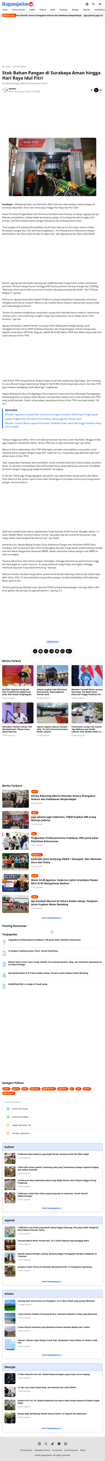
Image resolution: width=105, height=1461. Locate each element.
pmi (34, 834)
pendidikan (37, 855)
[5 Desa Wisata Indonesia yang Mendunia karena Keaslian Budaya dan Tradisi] (10, 1331)
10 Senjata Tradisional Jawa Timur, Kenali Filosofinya (33, 951)
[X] (46, 651)
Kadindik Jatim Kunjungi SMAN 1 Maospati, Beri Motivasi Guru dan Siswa (66, 860)
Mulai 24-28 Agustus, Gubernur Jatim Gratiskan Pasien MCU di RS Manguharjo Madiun (64, 882)
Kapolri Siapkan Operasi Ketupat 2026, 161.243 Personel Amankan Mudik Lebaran (52, 729)
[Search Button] (93, 4)
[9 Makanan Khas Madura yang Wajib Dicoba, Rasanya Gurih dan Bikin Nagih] (10, 1158)
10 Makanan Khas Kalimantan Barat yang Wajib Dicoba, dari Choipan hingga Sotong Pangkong (57, 1181)
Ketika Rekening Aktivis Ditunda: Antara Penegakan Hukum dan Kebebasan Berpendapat (63, 797)
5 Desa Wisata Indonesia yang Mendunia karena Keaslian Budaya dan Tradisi (54, 1327)
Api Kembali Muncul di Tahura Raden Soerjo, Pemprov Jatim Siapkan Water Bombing (64, 903)
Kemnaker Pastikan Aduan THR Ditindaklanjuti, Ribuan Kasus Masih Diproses (17, 729)
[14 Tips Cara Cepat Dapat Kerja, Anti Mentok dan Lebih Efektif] (10, 1391)
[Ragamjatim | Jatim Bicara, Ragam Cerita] (17, 4)
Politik (32, 9)
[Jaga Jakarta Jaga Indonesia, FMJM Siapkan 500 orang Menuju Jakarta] (15, 820)
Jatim (53, 9)
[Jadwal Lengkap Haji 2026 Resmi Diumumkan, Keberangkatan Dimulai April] (52, 675)
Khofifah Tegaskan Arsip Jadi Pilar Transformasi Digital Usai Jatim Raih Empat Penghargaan (51, 414)
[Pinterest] (57, 651)
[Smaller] (92, 90)
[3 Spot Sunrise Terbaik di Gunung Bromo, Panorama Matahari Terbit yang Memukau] (10, 1318)
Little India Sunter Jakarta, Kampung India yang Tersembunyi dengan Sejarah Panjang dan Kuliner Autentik (58, 1168)
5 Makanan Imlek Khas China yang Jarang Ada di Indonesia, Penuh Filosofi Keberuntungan (53, 1194)
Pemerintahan (18, 9)
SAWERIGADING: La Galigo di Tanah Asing (27, 984)
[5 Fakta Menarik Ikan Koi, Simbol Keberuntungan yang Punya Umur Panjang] (10, 1378)
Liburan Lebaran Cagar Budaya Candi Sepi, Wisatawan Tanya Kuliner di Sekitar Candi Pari (57, 1341)
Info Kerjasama (71, 1450)
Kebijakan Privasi (42, 1450)
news (35, 813)
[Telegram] (51, 651)
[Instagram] (39, 1444)
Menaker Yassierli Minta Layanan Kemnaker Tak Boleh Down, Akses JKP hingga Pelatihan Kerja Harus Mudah (87, 692)
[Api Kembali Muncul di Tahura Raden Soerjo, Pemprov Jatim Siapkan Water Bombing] (15, 904)
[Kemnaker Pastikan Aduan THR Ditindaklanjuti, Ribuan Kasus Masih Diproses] (17, 712)
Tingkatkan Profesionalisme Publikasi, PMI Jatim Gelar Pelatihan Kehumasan (65, 839)
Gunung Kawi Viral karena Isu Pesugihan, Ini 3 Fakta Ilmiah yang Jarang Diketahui (56, 1301)
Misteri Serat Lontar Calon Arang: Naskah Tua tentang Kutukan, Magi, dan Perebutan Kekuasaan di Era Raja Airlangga (55, 963)
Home (5, 9)
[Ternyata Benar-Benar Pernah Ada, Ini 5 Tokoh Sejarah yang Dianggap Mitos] (10, 1244)
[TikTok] (52, 1444)
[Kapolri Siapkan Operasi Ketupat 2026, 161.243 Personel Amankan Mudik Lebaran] (52, 712)
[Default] (96, 90)
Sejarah (86, 9)
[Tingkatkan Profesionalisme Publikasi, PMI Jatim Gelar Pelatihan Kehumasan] (15, 841)
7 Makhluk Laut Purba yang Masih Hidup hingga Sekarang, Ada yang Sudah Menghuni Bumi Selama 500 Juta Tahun (58, 1228)
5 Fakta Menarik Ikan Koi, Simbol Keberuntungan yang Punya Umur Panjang (54, 1374)
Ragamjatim (46, 1455)
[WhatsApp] (62, 651)
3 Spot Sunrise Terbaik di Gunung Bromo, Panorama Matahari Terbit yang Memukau (57, 1314)
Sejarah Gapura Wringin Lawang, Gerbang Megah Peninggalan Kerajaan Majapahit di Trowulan (57, 1255)
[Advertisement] (52, 41)
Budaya (75, 9)
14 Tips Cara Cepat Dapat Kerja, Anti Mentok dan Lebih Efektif (47, 1387)
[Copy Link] (35, 651)
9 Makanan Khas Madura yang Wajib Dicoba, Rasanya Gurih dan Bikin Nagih (53, 1154)
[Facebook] (40, 651)
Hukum (43, 9)
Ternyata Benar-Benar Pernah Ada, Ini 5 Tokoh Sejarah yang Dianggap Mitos (53, 1240)
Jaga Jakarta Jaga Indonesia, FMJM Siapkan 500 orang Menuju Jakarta (63, 818)
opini (35, 792)
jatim (35, 876)
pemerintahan (52, 642)
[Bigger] (100, 90)
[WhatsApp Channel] (65, 1444)
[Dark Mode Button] (87, 4)
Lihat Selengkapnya (51, 918)
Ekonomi (64, 9)
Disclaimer (57, 1450)
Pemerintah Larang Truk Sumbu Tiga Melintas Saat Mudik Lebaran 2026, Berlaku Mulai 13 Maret (87, 729)
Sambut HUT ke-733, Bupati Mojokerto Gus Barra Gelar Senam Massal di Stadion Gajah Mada (58, 1401)
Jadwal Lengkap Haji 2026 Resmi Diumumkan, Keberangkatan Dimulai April (43, 418)
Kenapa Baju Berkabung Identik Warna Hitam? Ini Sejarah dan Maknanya (52, 1413)
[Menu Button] (100, 4)
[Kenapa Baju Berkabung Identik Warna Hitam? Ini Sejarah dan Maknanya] (10, 1417)
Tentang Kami (26, 1450)
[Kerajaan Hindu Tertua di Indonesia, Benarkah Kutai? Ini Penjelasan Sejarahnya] (10, 1271)
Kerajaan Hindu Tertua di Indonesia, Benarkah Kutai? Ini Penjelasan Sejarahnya (55, 1267)
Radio (82, 1450)
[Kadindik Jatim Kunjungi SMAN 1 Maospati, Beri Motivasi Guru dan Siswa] (15, 862)
